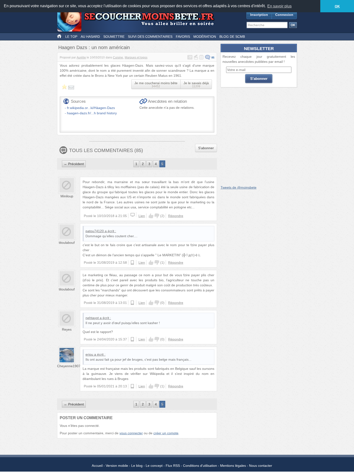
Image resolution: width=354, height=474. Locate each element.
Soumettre (114, 36)
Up (151, 215)
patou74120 (94, 231)
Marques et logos (136, 57)
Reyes (67, 329)
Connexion (284, 15)
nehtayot (92, 318)
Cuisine (118, 57)
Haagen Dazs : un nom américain (94, 47)
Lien (141, 216)
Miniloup (66, 196)
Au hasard (90, 36)
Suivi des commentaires (150, 36)
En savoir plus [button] (279, 6)
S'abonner (206, 148)
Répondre (175, 216)
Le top (71, 36)
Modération (204, 36)
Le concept (154, 466)
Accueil (97, 466)
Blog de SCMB (232, 36)
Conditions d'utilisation (200, 466)
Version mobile (117, 466)
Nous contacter (260, 466)
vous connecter (131, 433)
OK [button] (337, 6)
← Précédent (74, 164)
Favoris (183, 36)
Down (156, 215)
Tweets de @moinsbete (238, 187)
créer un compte (165, 433)
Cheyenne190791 (70, 366)
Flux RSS (173, 466)
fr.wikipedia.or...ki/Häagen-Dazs (91, 108)
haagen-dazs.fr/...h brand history (92, 113)
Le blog (137, 466)
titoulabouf (67, 242)
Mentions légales (233, 466)
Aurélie (81, 57)
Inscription (259, 15)
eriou (89, 354)
